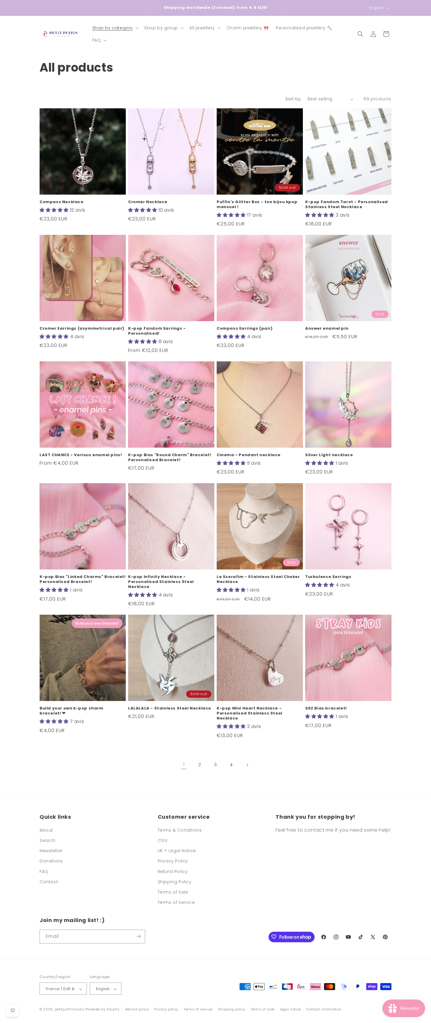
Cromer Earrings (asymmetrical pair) (82, 328)
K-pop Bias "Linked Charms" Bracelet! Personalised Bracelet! (83, 579)
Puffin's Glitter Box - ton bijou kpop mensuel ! (257, 205)
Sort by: (293, 99)
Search (47, 840)
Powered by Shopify (103, 1009)
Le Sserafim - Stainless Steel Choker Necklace (258, 579)
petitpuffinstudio (70, 1009)
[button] (115, 28)
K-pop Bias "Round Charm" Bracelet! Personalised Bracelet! (169, 458)
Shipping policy (231, 1009)
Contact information (324, 1009)
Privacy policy (166, 1009)
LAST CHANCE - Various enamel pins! (81, 455)
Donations (51, 861)
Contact (49, 882)
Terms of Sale (173, 892)
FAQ (44, 871)
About (46, 830)
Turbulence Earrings (328, 576)
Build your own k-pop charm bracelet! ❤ (71, 711)
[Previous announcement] (147, 8)
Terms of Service (176, 903)
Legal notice (290, 1009)
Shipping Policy (175, 882)
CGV (163, 840)
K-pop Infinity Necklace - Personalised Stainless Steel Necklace (161, 581)
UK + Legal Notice (177, 851)
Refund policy (137, 1009)
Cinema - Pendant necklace (249, 455)
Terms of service (198, 1009)
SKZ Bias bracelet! (326, 708)
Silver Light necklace (329, 455)
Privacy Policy (173, 861)
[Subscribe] (138, 936)
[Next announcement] (283, 8)
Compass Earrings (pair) (245, 328)
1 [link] (184, 764)
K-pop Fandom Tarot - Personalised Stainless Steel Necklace (346, 205)
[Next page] (247, 765)
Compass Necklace (62, 202)
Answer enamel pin (326, 328)
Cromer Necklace (147, 202)
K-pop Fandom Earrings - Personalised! (157, 331)
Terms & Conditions (180, 830)
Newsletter (51, 851)
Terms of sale (262, 1009)
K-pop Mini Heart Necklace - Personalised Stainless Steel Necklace (249, 713)
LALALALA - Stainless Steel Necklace (169, 708)
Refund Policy (173, 871)
